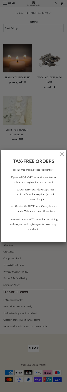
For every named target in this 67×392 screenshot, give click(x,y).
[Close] (62, 154)
